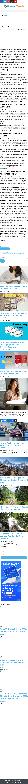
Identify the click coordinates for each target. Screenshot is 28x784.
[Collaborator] (11, 600)
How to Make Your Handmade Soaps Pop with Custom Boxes (13, 315)
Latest (5, 15)
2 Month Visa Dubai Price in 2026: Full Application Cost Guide (12, 662)
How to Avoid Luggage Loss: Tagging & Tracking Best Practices (13, 445)
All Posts (5, 249)
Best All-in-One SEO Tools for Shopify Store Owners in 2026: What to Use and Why (14, 696)
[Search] (2, 261)
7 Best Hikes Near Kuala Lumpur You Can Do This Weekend (11, 536)
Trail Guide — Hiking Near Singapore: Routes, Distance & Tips (14, 480)
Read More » (3, 634)
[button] (14, 11)
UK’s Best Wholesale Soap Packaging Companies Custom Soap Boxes (12, 344)
